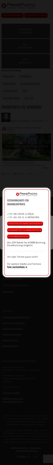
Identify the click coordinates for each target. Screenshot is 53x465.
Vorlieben (26, 242)
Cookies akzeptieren (26, 227)
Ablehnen (26, 235)
